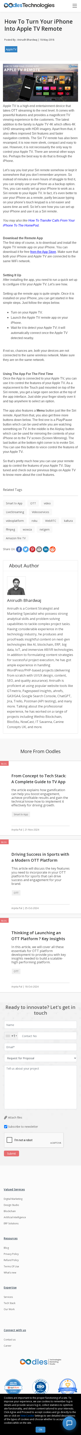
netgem (45, 529)
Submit (11, 1153)
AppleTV (11, 49)
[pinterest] (32, 549)
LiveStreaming (15, 512)
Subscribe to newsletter (23, 1126)
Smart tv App (14, 503)
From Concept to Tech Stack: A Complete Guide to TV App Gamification (38, 781)
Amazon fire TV (16, 538)
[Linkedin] (46, 549)
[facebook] (19, 549)
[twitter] (26, 549)
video (47, 503)
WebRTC (50, 521)
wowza (27, 529)
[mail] (39, 549)
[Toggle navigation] (76, 6)
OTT (33, 503)
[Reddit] (52, 549)
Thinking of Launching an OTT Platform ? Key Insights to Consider (38, 938)
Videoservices (40, 512)
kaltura (68, 521)
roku (34, 521)
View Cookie (27, 1415)
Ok (40, 1429)
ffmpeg (10, 529)
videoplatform (15, 521)
